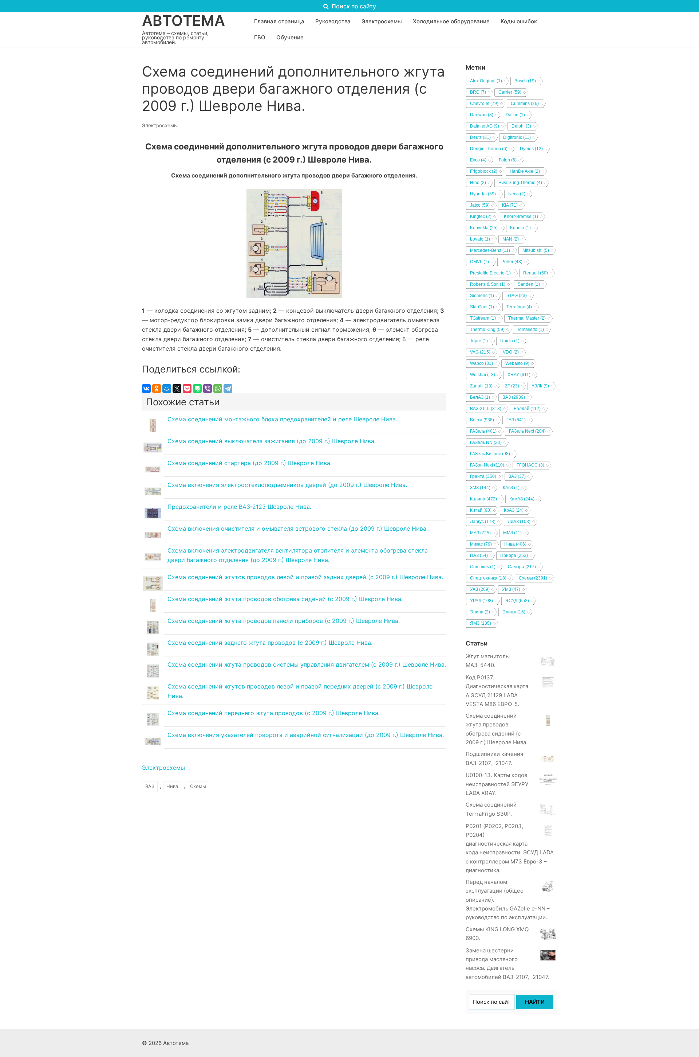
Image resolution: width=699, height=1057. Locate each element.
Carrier (509, 92)
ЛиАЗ (519, 521)
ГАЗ (516, 419)
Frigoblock (483, 171)
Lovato (480, 239)
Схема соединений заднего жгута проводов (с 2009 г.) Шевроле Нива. (269, 642)
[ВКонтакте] (146, 388)
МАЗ (480, 532)
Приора (514, 555)
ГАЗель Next (527, 431)
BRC (478, 92)
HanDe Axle (525, 171)
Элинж (513, 612)
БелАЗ (480, 397)
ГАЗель (483, 431)
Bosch (525, 80)
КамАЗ (521, 499)
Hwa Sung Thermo (520, 182)
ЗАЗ (517, 476)
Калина (483, 499)
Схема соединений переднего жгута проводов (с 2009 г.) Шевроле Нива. (273, 713)
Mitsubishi (535, 250)
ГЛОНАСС (530, 465)
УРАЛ (481, 600)
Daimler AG (484, 126)
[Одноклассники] (156, 388)
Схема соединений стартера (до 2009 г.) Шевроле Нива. (249, 463)
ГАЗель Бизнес (490, 453)
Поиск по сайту (353, 6)
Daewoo (481, 114)
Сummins (482, 566)
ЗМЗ (480, 487)
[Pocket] (187, 388)
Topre (479, 340)
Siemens (482, 295)
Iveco (516, 193)
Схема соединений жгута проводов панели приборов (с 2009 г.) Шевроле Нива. (283, 620)
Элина (480, 612)
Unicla (510, 340)
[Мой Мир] (166, 388)
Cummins (525, 103)
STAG (516, 295)
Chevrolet (484, 103)
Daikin (515, 114)
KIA (510, 205)
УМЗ (511, 589)
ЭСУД (517, 600)
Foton (508, 160)
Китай (480, 510)
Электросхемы (160, 125)
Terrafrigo (519, 306)
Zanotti (481, 386)
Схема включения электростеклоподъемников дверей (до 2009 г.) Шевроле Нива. (287, 484)
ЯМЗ (480, 623)
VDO (511, 352)
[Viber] (207, 388)
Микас (481, 544)
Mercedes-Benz (490, 250)
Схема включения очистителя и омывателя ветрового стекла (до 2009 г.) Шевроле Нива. (297, 528)
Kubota (520, 227)
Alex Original (486, 80)
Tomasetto (530, 329)
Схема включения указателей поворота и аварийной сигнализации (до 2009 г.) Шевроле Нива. (305, 734)
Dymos (531, 148)
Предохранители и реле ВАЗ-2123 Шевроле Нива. (239, 506)
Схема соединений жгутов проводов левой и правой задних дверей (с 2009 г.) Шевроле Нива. (305, 577)
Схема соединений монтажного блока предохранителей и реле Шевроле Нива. (282, 419)
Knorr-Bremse (521, 216)
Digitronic (517, 137)
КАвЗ (511, 487)
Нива (172, 786)
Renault (535, 273)
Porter (511, 261)
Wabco (481, 363)
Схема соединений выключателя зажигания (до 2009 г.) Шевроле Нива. (271, 441)
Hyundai (483, 193)
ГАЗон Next (487, 465)
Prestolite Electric (490, 273)
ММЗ (512, 532)
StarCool (482, 306)
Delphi (521, 126)
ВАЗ (149, 786)
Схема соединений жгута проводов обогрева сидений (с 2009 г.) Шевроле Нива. (285, 598)
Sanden (529, 284)
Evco (478, 160)
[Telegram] (228, 388)
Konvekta (484, 227)
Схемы (198, 786)
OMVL (479, 261)
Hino (478, 182)
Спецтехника (488, 578)
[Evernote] (197, 388)
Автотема (183, 21)
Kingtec (480, 216)
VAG (480, 352)
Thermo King (487, 329)
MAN (510, 239)
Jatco (480, 205)
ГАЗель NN (486, 442)
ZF (512, 386)
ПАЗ (479, 555)
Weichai (482, 374)
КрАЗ (514, 510)
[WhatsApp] (217, 388)
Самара (522, 566)
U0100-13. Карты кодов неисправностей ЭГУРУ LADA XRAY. (497, 784)
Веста (482, 419)
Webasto (517, 363)
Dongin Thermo (489, 148)
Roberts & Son (487, 284)
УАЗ (480, 589)
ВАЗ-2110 (485, 408)
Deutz (480, 137)
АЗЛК (540, 386)
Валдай (527, 408)
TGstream (483, 318)
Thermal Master (527, 318)
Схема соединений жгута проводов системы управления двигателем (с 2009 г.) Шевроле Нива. (306, 664)
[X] (177, 388)
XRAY (519, 374)
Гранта (483, 476)
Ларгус (482, 521)
